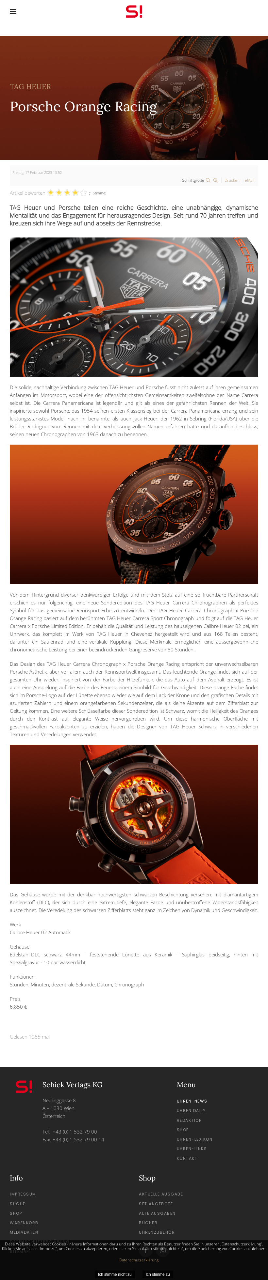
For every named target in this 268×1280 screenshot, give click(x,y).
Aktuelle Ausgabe (161, 1194)
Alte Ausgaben (157, 1213)
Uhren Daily (191, 1110)
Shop (183, 1130)
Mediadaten (24, 1232)
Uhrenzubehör (157, 1232)
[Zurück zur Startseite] (134, 11)
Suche (17, 1204)
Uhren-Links (192, 1148)
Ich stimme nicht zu (115, 1274)
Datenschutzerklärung (139, 1260)
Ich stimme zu (158, 1274)
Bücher (148, 1223)
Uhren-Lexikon (195, 1139)
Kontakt (187, 1158)
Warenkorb (24, 1223)
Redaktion (189, 1120)
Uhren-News (192, 1101)
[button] (13, 11)
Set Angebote (156, 1204)
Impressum (23, 1194)
